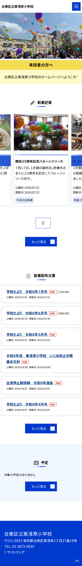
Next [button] (76, 161)
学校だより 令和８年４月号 (27, 404)
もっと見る (39, 241)
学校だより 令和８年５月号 (27, 334)
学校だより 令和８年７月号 (27, 291)
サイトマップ (15, 552)
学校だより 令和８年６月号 (27, 312)
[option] (41, 36)
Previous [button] (5, 161)
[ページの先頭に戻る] (77, 561)
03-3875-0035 (23, 546)
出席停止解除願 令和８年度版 (30, 382)
